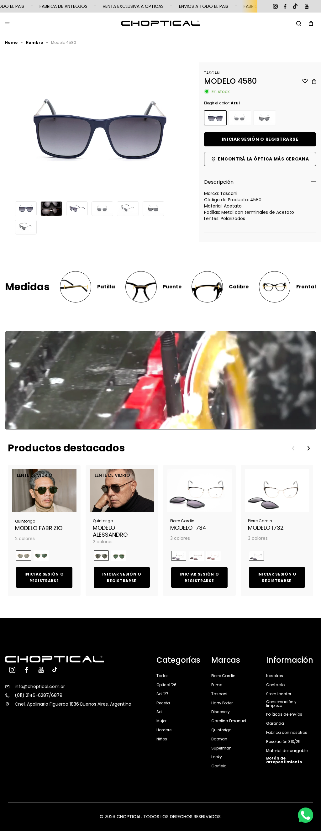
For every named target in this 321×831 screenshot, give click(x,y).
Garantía (275, 723)
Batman (219, 739)
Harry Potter (222, 703)
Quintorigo (221, 730)
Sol (159, 711)
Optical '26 (166, 684)
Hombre (34, 42)
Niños (161, 739)
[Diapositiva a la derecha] (308, 448)
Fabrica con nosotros (286, 732)
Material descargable (287, 750)
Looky (216, 757)
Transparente (240, 118)
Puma (217, 684)
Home (11, 42)
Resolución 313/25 (283, 741)
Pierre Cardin (223, 676)
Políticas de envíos (284, 714)
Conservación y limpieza (281, 703)
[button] (298, 23)
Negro (264, 118)
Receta (163, 703)
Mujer (161, 720)
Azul (215, 118)
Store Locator (278, 694)
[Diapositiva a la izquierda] (293, 448)
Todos (162, 676)
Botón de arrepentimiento (284, 760)
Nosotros (274, 676)
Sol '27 (162, 694)
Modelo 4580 (63, 42)
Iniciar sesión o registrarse (260, 139)
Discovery (220, 711)
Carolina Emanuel (228, 720)
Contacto (275, 684)
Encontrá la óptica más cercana (263, 159)
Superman (221, 748)
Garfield (219, 766)
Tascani (219, 694)
